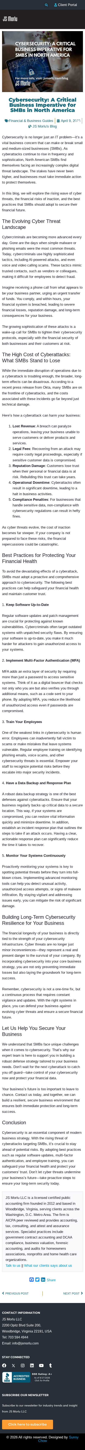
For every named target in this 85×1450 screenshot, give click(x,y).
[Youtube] (41, 1365)
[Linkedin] (32, 1365)
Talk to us (13, 1266)
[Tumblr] (50, 1365)
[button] (46, 5)
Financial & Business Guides (31, 121)
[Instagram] (23, 1365)
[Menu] (77, 121)
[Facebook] (4, 1365)
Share (51, 1280)
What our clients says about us (48, 1266)
